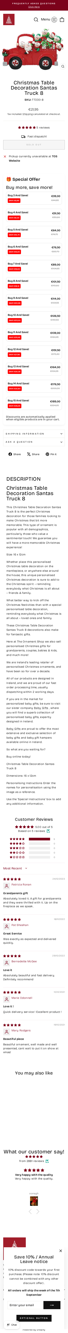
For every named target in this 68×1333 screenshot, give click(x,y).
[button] (27, 127)
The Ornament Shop (30, 641)
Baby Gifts (41, 708)
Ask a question (19, 442)
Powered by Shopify (34, 1329)
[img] (12, 879)
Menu (49, 19)
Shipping (27, 114)
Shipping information (25, 433)
